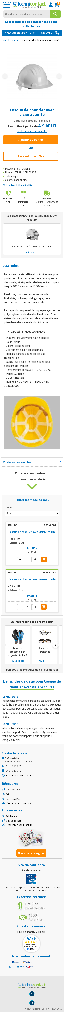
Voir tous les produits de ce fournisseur (32, 669)
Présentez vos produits (19, 824)
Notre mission (13, 789)
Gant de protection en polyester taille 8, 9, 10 (18, 653)
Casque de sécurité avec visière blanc (32, 246)
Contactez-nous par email (20, 775)
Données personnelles (18, 803)
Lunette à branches (44, 650)
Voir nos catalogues (31, 853)
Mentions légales (14, 799)
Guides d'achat (13, 820)
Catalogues (11, 816)
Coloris (10, 507)
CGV (8, 794)
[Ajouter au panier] (44, 559)
